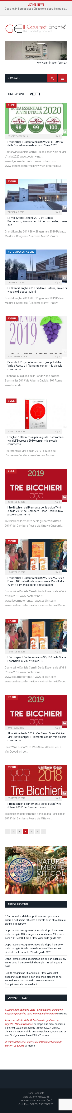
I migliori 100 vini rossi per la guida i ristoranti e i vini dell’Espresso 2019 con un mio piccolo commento (35, 441)
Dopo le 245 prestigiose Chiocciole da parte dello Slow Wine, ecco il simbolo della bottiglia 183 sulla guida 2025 (35, 962)
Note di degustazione (21, 251)
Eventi (12, 181)
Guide (11, 105)
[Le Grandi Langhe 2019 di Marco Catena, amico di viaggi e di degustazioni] (36, 266)
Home (63, 1013)
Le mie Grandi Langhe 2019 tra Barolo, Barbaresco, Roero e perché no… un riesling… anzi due (37, 221)
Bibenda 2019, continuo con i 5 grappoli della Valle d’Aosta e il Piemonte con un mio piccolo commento (34, 366)
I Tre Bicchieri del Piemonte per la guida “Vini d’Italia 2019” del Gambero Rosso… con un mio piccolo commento (35, 511)
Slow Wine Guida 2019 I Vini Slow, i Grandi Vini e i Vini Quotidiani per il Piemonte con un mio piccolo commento (36, 737)
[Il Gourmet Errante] (36, 28)
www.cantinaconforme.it (52, 62)
